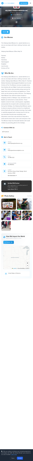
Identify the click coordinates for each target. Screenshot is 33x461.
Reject (13, 458)
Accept (20, 458)
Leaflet (14, 268)
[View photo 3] (6, 215)
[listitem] (16, 22)
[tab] (5, 32)
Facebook (6, 131)
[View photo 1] (8, 204)
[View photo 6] (6, 226)
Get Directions (11, 175)
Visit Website (17, 18)
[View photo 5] (27, 215)
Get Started (24, 3)
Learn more (14, 454)
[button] (27, 263)
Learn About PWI (12, 189)
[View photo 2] (24, 204)
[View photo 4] (16, 215)
